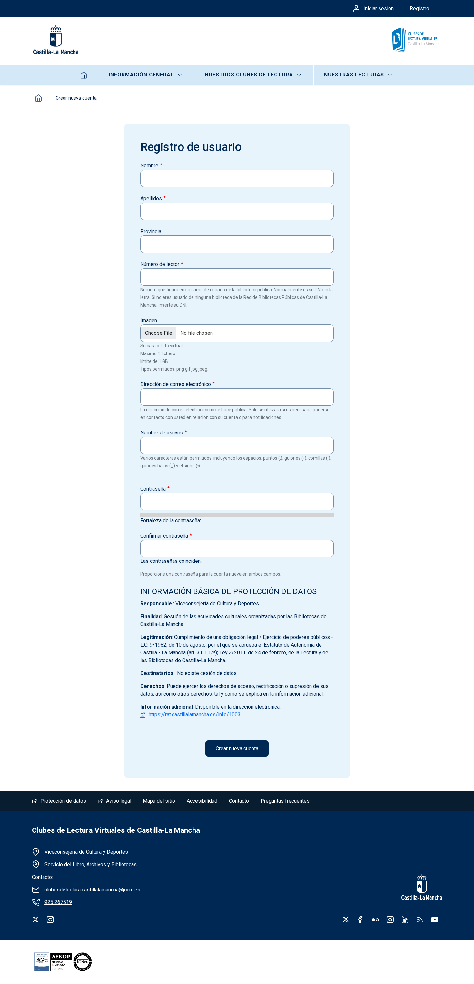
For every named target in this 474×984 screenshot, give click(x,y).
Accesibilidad (202, 801)
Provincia (150, 231)
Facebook (360, 919)
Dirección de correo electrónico (175, 384)
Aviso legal (118, 801)
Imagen (148, 320)
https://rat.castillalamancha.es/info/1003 (195, 714)
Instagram (390, 919)
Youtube (434, 919)
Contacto (239, 801)
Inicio (84, 75)
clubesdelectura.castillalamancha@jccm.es (92, 890)
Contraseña (153, 489)
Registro (419, 8)
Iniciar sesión (378, 8)
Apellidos (151, 198)
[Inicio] (415, 39)
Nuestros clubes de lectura (249, 75)
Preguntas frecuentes (285, 801)
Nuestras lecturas (354, 75)
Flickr (375, 919)
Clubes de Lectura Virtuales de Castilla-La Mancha (116, 830)
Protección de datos (63, 801)
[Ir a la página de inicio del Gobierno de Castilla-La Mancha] (55, 39)
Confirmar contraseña (164, 536)
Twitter (345, 919)
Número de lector (159, 264)
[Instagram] (50, 919)
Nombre (149, 166)
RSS (419, 919)
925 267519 (58, 902)
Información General (141, 75)
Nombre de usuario (161, 433)
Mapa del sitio (159, 801)
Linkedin (405, 919)
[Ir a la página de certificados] (74, 962)
